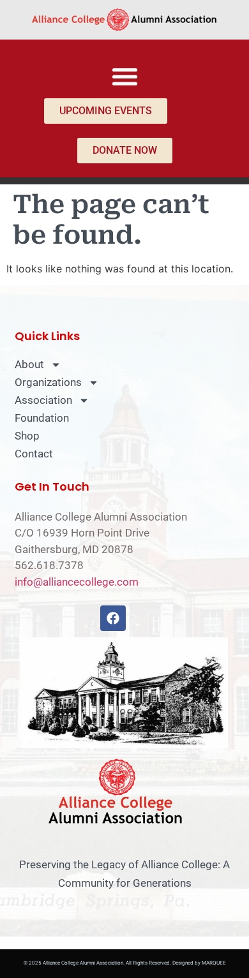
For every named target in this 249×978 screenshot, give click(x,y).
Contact (34, 453)
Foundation (42, 417)
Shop (27, 435)
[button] (125, 76)
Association (43, 400)
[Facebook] (113, 618)
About (29, 364)
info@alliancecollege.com (77, 581)
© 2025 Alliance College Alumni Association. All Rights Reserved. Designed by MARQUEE (125, 963)
